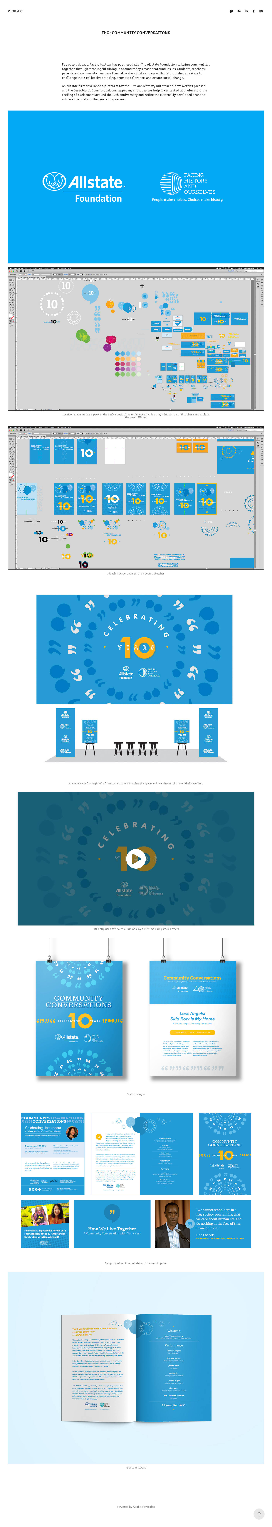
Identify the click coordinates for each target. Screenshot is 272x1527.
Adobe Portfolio (144, 1506)
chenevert (15, 11)
